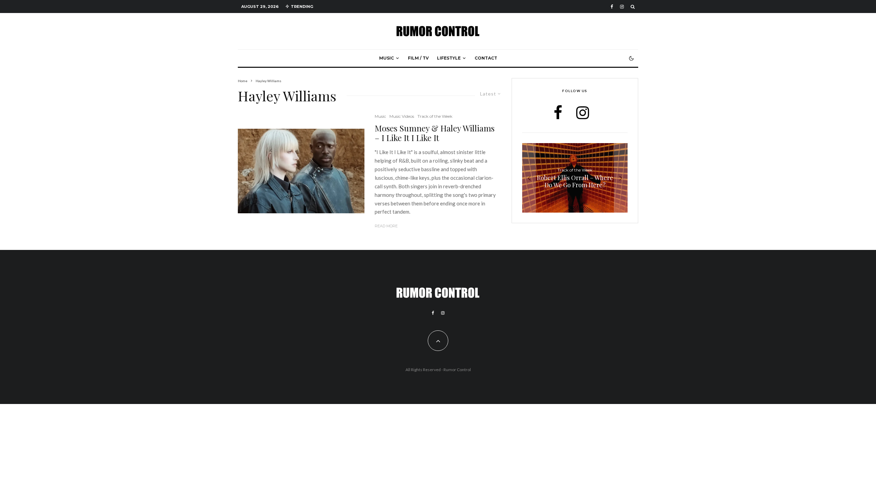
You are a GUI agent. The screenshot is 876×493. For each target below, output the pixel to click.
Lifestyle (449, 58)
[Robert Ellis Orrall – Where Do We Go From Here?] (575, 178)
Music (386, 58)
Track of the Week (434, 116)
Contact (486, 58)
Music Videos (401, 116)
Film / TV (418, 58)
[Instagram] (622, 6)
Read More (386, 226)
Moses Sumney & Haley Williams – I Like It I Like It (434, 133)
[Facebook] (612, 6)
